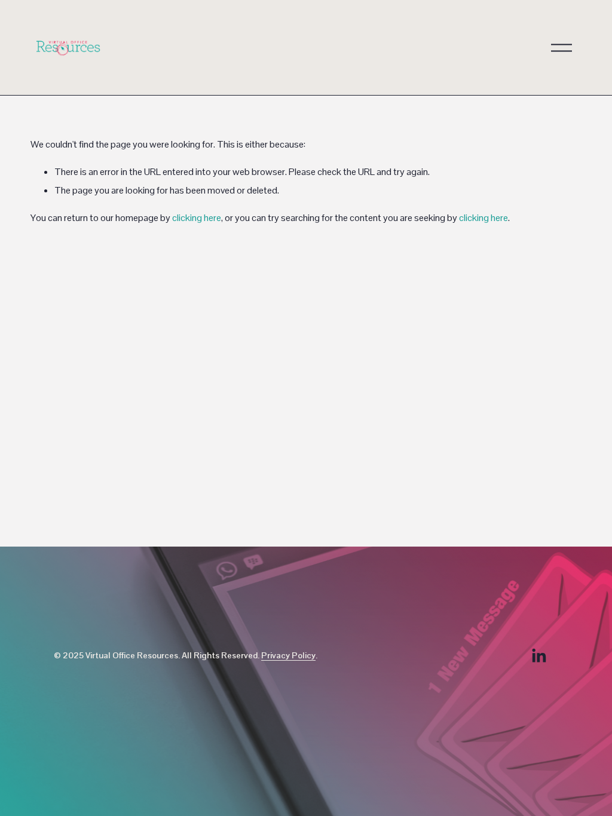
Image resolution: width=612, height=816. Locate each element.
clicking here (196, 217)
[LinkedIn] (538, 656)
